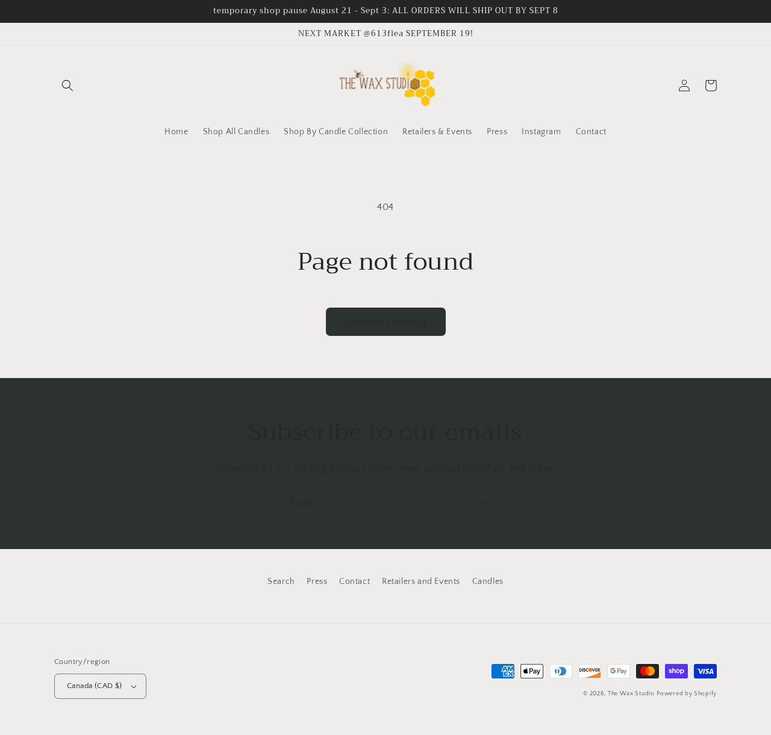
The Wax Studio (631, 693)
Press (317, 581)
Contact (354, 581)
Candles (488, 581)
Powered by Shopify (687, 693)
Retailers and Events (421, 581)
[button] (67, 85)
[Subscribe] (480, 503)
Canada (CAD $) (94, 685)
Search (281, 581)
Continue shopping (386, 322)
